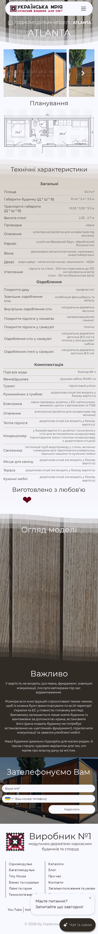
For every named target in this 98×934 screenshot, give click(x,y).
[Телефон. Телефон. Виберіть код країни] (9, 799)
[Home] (10, 22)
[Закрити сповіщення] (90, 898)
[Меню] (84, 8)
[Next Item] (83, 73)
